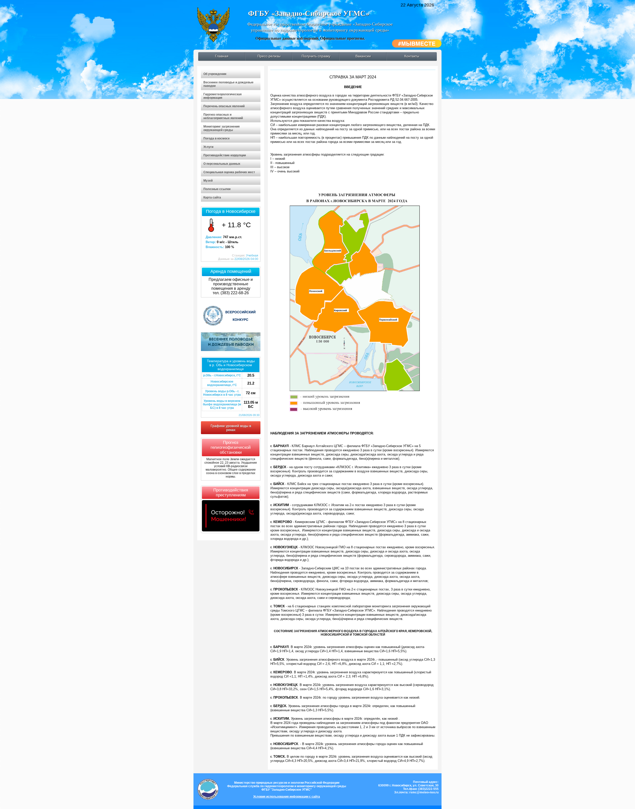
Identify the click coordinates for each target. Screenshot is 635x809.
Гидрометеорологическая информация (222, 96)
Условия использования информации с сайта (286, 796)
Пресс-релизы (269, 56)
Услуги (208, 147)
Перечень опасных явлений (224, 106)
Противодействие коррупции (224, 155)
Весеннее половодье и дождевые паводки (228, 84)
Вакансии (363, 56)
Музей (208, 180)
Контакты (411, 56)
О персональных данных (221, 163)
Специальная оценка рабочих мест (229, 172)
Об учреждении (214, 74)
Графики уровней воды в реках (231, 428)
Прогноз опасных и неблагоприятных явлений (223, 116)
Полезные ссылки (216, 189)
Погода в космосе (216, 138)
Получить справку (316, 56)
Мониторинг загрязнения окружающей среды (221, 128)
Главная (221, 56)
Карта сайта (212, 197)
